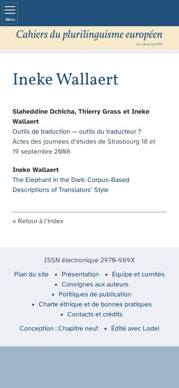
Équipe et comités (138, 274)
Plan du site (31, 274)
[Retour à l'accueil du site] (89, 38)
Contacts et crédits (95, 314)
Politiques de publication (95, 294)
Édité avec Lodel (135, 328)
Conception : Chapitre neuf (59, 328)
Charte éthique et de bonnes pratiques (95, 304)
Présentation (80, 274)
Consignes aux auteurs (95, 284)
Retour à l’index (40, 221)
